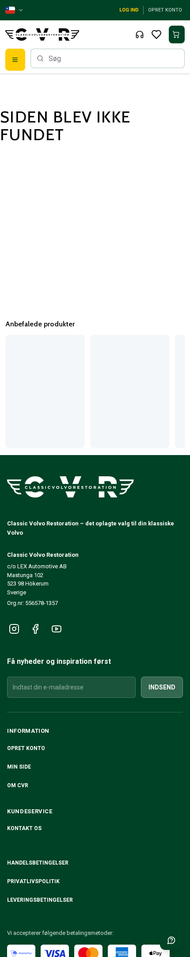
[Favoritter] (156, 34)
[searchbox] (107, 58)
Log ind (129, 10)
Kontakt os (24, 828)
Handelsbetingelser (37, 863)
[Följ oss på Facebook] (35, 629)
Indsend (161, 687)
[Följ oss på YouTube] (56, 629)
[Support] (139, 34)
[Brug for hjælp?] (171, 940)
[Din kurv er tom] (177, 34)
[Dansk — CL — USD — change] (14, 10)
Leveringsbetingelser (40, 900)
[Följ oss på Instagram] (14, 629)
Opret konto (165, 10)
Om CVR (17, 785)
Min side (19, 767)
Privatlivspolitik (33, 881)
